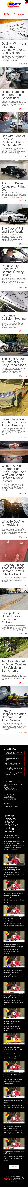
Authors (7, 14)
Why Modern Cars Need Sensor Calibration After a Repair (12, 758)
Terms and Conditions (11, 806)
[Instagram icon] (14, 1181)
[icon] (16, 1181)
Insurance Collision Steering (14, 317)
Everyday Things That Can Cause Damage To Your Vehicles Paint (13, 569)
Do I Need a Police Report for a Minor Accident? (14, 768)
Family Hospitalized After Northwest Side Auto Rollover (14, 715)
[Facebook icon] (11, 1181)
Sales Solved (8, 1178)
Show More (14, 850)
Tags (14, 13)
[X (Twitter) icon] (13, 1181)
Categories (7, 13)
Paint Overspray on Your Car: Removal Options (13, 752)
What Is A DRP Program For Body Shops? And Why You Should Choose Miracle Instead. (14, 473)
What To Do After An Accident (13, 523)
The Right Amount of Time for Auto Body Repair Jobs (14, 362)
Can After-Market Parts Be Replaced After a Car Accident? (13, 140)
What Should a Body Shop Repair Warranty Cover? (12, 764)
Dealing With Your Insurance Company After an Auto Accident (14, 48)
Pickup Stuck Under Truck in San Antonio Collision (12, 617)
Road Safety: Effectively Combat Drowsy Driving (13, 270)
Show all (21, 14)
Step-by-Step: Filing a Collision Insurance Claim (14, 773)
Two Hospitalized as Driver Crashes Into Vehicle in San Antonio (14, 666)
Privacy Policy (18, 1179)
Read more (23, 64)
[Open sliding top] (26, 1)
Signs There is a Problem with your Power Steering (14, 422)
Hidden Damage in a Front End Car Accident (13, 95)
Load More (14, 1167)
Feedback (7, 803)
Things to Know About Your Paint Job (13, 186)
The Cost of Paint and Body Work (13, 230)
